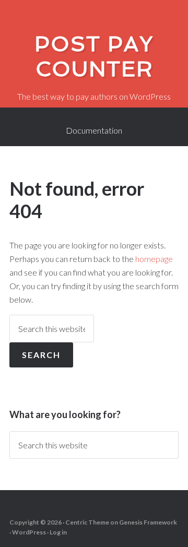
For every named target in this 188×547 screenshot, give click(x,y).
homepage (154, 259)
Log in (58, 532)
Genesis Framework (148, 522)
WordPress (29, 532)
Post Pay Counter (94, 56)
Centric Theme (87, 522)
